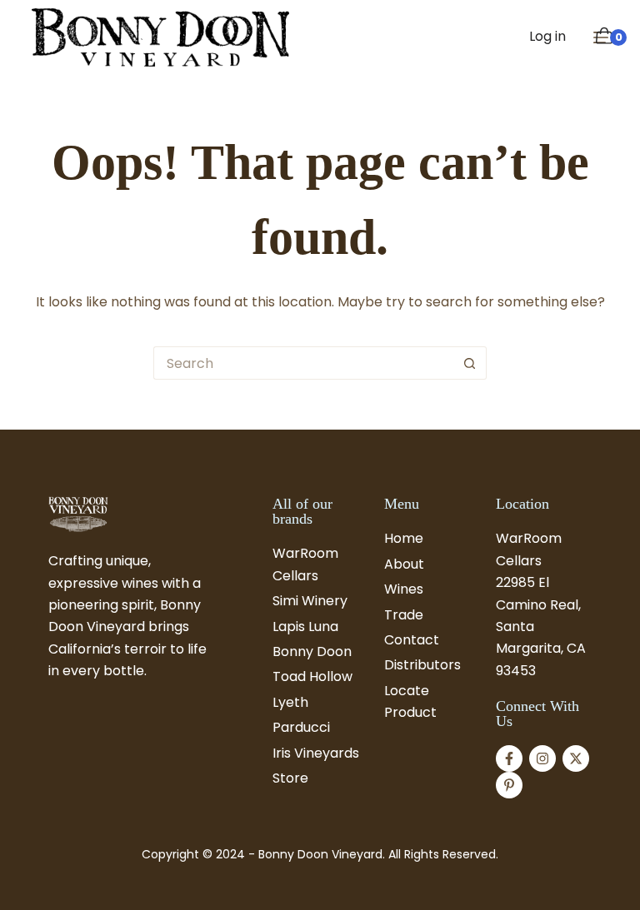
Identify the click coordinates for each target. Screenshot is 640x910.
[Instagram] (542, 758)
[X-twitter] (575, 758)
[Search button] (470, 363)
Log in (547, 36)
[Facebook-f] (509, 758)
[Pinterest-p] (509, 785)
